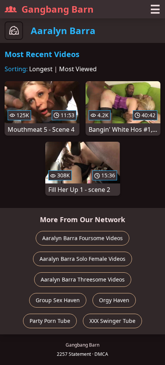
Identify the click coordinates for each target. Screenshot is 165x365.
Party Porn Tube (50, 320)
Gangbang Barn (57, 9)
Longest (41, 69)
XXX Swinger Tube (112, 320)
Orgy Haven (114, 300)
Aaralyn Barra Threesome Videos (83, 279)
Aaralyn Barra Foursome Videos (82, 238)
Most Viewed (78, 69)
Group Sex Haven (58, 300)
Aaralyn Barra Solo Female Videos (82, 258)
